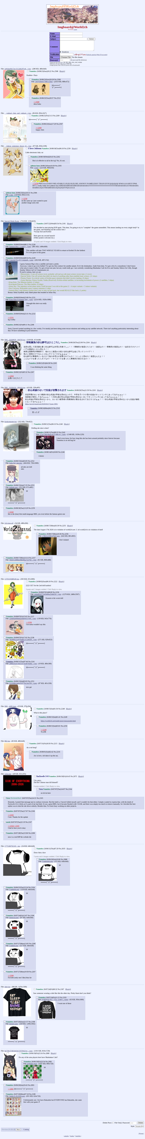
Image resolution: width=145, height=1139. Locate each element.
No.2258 (67, 148)
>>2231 (11, 318)
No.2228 (32, 244)
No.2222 (54, 581)
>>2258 (35, 184)
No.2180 (32, 1094)
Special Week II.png (12, 221)
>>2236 (29, 622)
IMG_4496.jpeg (10, 706)
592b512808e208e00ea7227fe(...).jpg (22, 560)
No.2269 (56, 116)
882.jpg (7, 741)
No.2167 (28, 822)
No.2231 (32, 297)
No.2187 (61, 989)
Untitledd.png (14, 889)
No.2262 (57, 157)
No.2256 (65, 534)
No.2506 (34, 193)
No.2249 (64, 717)
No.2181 (62, 224)
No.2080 (46, 1053)
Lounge (75, 29)
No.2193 (63, 997)
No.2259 (31, 508)
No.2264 (86, 342)
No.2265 (53, 363)
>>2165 (11, 815)
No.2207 (32, 972)
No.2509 (57, 80)
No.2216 (57, 752)
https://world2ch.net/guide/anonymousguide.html (58, 721)
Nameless (33, 408)
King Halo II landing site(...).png (21, 300)
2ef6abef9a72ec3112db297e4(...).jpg (18, 69)
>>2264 (11, 376)
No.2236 (56, 592)
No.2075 (74, 776)
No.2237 (31, 616)
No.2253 (31, 485)
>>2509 (36, 102)
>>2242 (11, 512)
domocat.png (14, 918)
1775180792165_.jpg (12, 846)
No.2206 (32, 944)
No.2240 (59, 424)
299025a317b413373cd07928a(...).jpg (23, 664)
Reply (62, 71)
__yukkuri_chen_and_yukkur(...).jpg (18, 113)
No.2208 (31, 833)
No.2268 (31, 325)
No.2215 (54, 743)
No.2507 (59, 124)
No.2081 (49, 1062)
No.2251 (31, 681)
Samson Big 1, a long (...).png (20, 247)
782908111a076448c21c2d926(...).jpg (23, 640)
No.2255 (62, 526)
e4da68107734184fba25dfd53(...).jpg (47, 594)
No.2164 (69, 789)
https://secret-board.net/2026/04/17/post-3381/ (41, 404)
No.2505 (58, 166)
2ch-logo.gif (9, 523)
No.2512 (57, 98)
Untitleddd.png (47, 861)
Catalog (26, 1129)
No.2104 (31, 887)
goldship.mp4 (32, 1064)
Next (18, 1129)
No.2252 (31, 461)
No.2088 (64, 859)
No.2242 (62, 432)
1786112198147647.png (51, 536)
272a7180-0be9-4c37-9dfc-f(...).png (53, 434)
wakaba (66, 1136)
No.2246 (61, 452)
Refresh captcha (96, 54)
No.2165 (40, 798)
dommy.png (13, 1024)
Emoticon (65, 52)
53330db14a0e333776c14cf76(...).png (23, 683)
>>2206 (11, 976)
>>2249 (43, 730)
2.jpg (11, 195)
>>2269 (38, 128)
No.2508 (55, 71)
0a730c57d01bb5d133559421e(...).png (19, 1051)
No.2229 (32, 258)
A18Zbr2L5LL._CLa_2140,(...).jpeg (55, 1000)
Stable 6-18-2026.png (17, 1096)
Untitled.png (13, 946)
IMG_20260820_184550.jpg (15, 340)
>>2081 (11, 1089)
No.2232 (32, 314)
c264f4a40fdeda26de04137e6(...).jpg (22, 618)
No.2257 (32, 558)
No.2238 (31, 638)
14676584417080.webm (44, 82)
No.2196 (31, 915)
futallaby (78, 1136)
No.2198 (32, 1022)
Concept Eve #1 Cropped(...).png (21, 260)
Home (141, 1134)
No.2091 (31, 1085)
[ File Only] (117, 1123)
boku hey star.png (15, 463)
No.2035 (62, 849)
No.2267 (31, 372)
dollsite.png (13, 487)
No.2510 (56, 408)
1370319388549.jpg (12, 579)
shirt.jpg (7, 987)
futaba (72, 1136)
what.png (8, 774)
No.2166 (31, 811)
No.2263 (92, 390)
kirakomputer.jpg (11, 422)
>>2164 (11, 826)
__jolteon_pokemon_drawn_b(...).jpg (18, 146)
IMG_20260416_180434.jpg (15, 387)
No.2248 (61, 709)
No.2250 (64, 726)
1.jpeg (36, 168)
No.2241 (31, 662)
